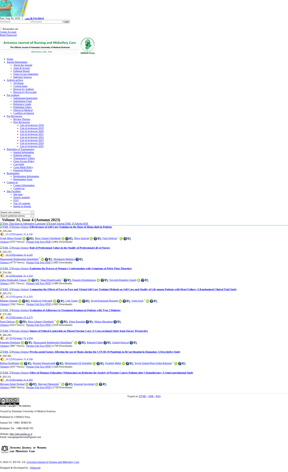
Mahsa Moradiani (103, 321)
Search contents (21, 197)
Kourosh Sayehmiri (84, 384)
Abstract (4, 241)
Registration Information (26, 176)
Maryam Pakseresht (48, 384)
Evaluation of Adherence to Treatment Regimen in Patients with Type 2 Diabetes (75, 310)
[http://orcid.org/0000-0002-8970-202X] (27, 384)
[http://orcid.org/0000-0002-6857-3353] (176, 363)
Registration (13, 173)
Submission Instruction (25, 98)
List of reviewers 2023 (32, 140)
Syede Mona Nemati (11, 238)
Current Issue (20, 86)
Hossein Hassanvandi (44, 363)
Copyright (18, 164)
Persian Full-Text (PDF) (39, 241)
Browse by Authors (23, 89)
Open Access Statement (25, 74)
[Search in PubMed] (32, 238)
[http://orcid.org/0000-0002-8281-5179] (24, 238)
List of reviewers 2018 (32, 125)
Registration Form (22, 179)
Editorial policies (22, 155)
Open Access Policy (23, 161)
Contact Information (23, 185)
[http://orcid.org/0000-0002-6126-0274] (21, 363)
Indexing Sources (22, 77)
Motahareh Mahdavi (64, 259)
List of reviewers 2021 (32, 134)
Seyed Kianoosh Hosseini (104, 300)
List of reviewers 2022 (32, 137)
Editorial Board (21, 71)
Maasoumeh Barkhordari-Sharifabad (19, 259)
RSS (158, 396)
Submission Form (22, 101)
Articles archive (15, 80)
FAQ (16, 200)
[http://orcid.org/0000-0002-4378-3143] (80, 301)
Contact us (12, 182)
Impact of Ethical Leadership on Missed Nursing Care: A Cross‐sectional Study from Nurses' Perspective (89, 331)
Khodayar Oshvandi (41, 300)
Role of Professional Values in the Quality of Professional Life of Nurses (70, 247)
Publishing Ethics (22, 107)
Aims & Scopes (21, 68)
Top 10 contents (21, 203)
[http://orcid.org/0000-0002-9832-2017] (42, 259)
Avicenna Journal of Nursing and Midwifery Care (53, 462)
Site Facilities (14, 191)
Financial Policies (22, 170)
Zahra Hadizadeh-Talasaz (13, 280)
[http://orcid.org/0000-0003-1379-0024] (147, 301)
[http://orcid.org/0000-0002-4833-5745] (29, 280)
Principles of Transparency (21, 149)
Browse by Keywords (24, 92)
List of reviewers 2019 (32, 128)
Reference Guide (22, 104)
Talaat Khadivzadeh (50, 280)
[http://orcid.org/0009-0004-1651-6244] (20, 301)
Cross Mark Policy (23, 167)
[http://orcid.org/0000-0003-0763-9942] (22, 342)
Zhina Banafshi (77, 321)
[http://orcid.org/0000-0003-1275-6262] (138, 280)
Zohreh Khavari (120, 342)
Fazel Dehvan (109, 238)
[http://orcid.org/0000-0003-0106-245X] (123, 363)
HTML (142, 396)
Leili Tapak (72, 300)
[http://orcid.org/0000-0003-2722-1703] (94, 363)
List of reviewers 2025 (32, 146)
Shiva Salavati (81, 238)
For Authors (13, 95)
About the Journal (22, 65)
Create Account (8, 32)
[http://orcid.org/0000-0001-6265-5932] (120, 301)
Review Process (21, 119)
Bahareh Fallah (95, 342)
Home (10, 59)
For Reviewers (14, 116)
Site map (17, 194)
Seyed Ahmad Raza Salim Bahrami (153, 363)
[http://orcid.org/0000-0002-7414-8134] (63, 238)
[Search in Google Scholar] (28, 238)
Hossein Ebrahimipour (84, 280)
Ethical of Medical (23, 110)
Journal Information (17, 62)
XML (151, 396)
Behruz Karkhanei (9, 363)
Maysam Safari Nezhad (12, 384)
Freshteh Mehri (113, 363)
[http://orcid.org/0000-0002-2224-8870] (54, 301)
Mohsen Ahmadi (9, 300)
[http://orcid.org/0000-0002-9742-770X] (96, 384)
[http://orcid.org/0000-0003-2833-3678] (121, 238)
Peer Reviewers (21, 122)
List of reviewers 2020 (32, 131)
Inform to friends (22, 206)
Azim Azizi (137, 300)
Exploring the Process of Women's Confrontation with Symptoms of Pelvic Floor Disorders (81, 268)
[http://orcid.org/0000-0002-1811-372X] (98, 280)
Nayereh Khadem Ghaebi (122, 280)
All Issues (18, 83)
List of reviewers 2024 (32, 143)
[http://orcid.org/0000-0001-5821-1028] (62, 384)
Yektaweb (35, 467)
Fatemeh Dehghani (10, 342)
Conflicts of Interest (23, 113)
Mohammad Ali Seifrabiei (78, 363)
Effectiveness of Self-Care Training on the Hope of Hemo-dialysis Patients (71, 226)
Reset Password (8, 35)
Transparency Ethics (24, 158)
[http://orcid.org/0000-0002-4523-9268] (91, 238)
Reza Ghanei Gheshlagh (48, 238)
